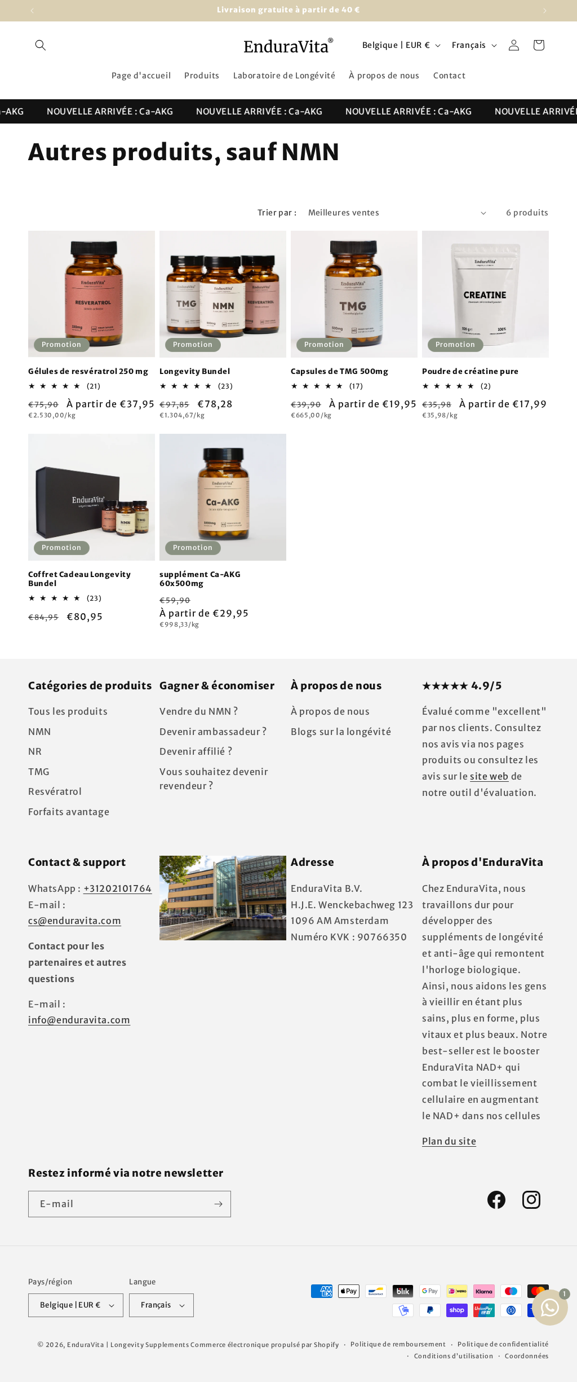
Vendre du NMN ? (198, 711)
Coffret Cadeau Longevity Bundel (79, 579)
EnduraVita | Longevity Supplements (128, 1345)
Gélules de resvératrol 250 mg (88, 371)
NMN (39, 731)
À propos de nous (330, 711)
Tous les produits (68, 711)
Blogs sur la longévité (341, 731)
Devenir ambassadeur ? (213, 731)
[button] (40, 45)
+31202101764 (117, 888)
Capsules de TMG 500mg (340, 371)
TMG (39, 771)
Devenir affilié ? (195, 751)
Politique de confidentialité (503, 1344)
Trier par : (277, 213)
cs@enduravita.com (74, 920)
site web (489, 776)
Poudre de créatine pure (470, 371)
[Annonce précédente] (32, 10)
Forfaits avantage (68, 811)
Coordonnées (527, 1356)
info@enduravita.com (79, 1020)
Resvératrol (55, 791)
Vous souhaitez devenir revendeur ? (213, 779)
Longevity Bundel (194, 371)
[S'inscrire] (218, 1204)
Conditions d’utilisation (454, 1356)
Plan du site (449, 1141)
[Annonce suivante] (544, 10)
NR (35, 751)
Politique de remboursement (398, 1344)
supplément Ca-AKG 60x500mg (200, 579)
